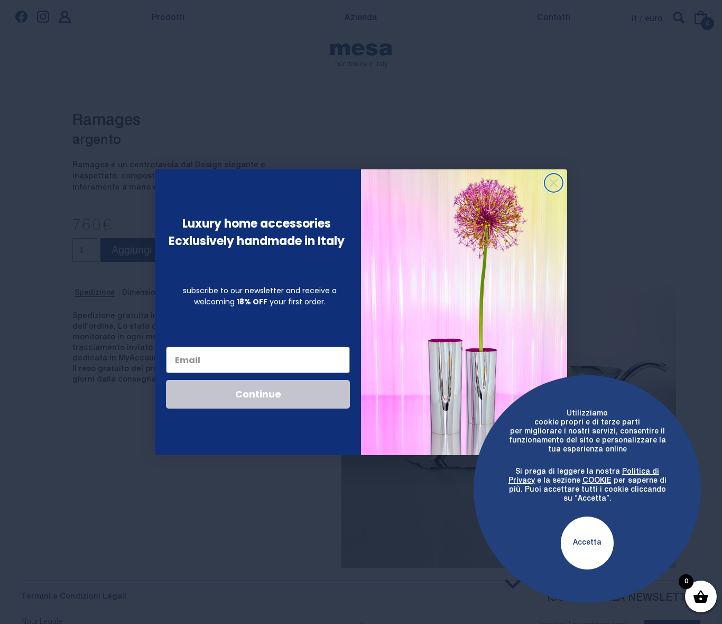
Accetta (587, 542)
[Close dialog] (553, 183)
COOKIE (597, 480)
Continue (258, 394)
